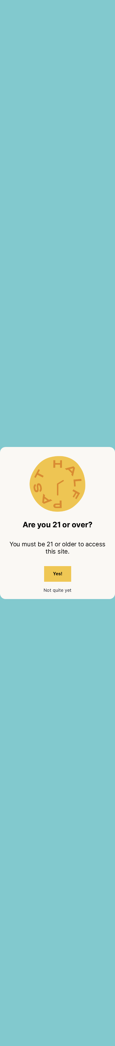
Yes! (57, 573)
